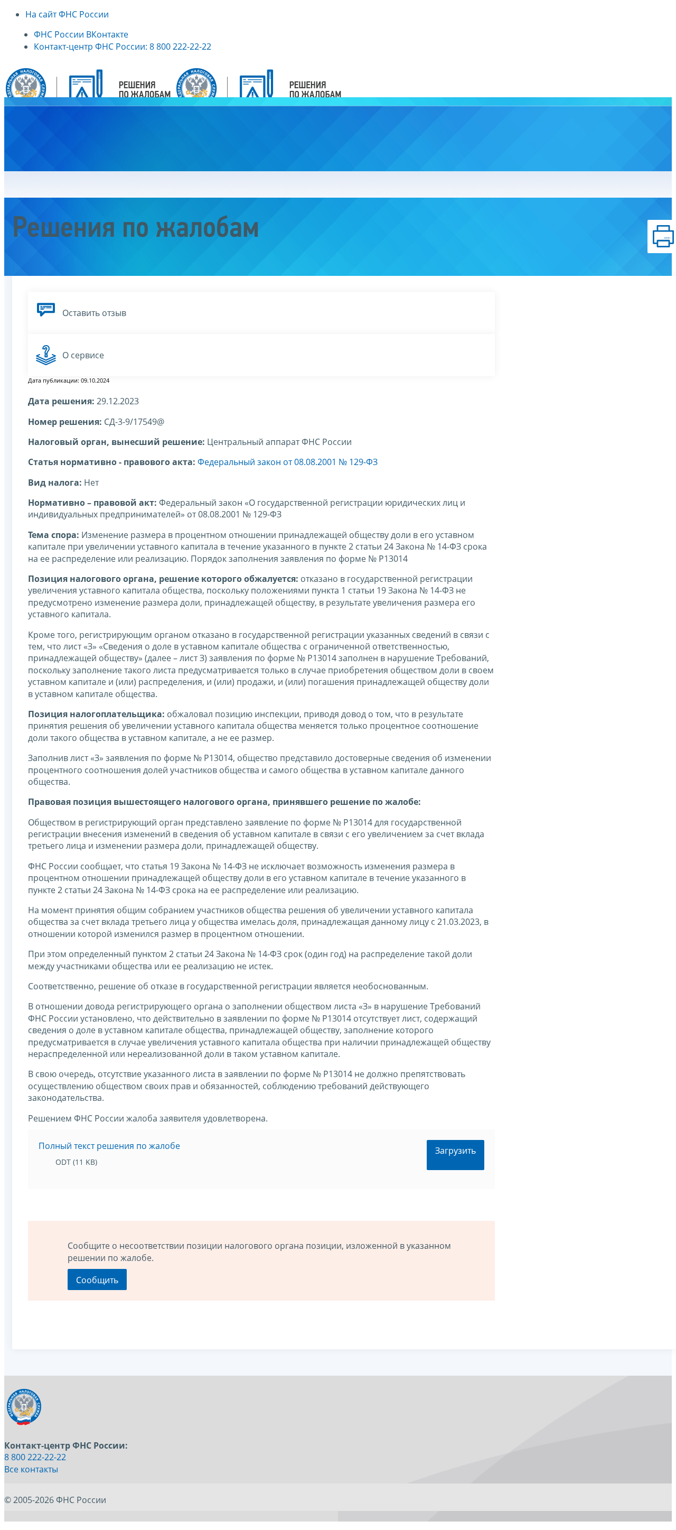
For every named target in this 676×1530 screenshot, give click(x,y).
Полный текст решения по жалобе (109, 1146)
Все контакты (31, 1469)
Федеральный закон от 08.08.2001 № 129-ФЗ (288, 462)
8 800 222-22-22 (35, 1457)
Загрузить (455, 1150)
